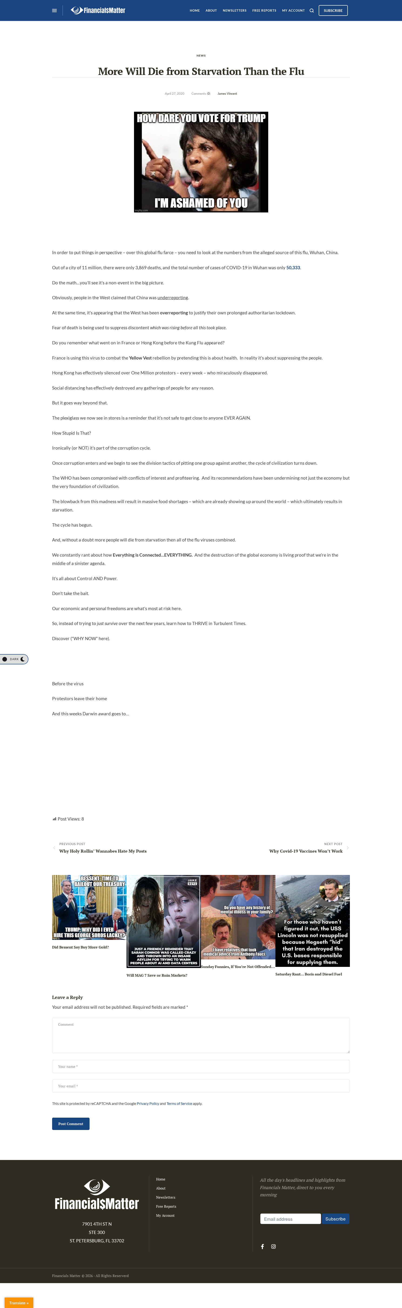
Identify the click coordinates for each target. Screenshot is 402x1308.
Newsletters (165, 1197)
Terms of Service (179, 1103)
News (201, 55)
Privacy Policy (148, 1103)
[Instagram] (273, 1246)
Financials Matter (66, 1275)
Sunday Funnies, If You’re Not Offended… (238, 966)
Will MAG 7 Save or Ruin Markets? (157, 975)
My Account (165, 1215)
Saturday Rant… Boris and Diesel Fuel (308, 974)
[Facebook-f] (262, 1246)
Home (160, 1179)
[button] (14, 659)
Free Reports (166, 1206)
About (161, 1188)
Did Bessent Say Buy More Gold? (80, 947)
